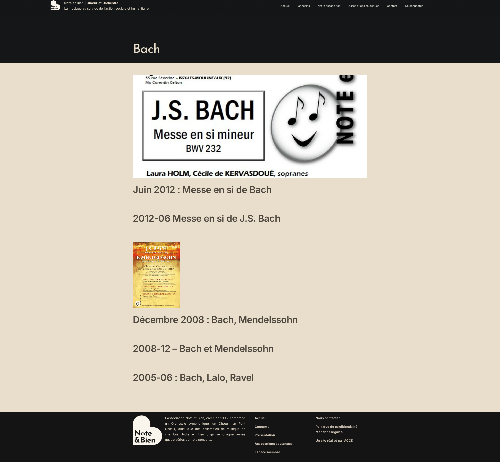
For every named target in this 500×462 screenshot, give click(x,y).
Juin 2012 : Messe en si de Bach (202, 189)
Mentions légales (329, 432)
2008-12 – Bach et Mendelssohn (203, 348)
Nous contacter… (329, 418)
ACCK (349, 440)
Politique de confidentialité (337, 427)
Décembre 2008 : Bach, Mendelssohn (215, 319)
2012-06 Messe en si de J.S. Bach (206, 218)
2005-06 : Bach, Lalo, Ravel (193, 377)
